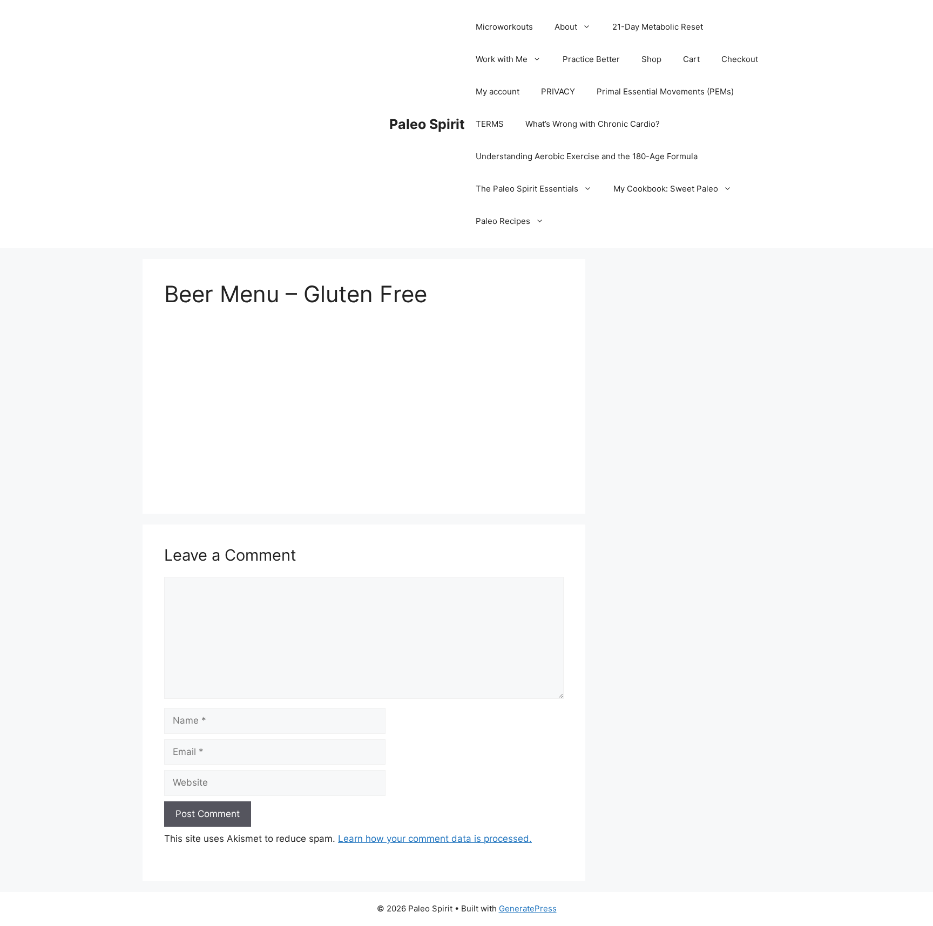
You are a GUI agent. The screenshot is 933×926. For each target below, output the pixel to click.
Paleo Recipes (503, 221)
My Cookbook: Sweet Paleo (665, 188)
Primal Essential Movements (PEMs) (665, 91)
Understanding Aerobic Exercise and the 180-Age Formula (587, 156)
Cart (691, 59)
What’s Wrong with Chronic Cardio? (592, 124)
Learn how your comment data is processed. (435, 838)
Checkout (739, 59)
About (566, 27)
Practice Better (591, 59)
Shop (651, 59)
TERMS (490, 124)
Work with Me (502, 59)
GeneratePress (528, 908)
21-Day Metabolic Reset (657, 27)
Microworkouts (504, 27)
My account (497, 91)
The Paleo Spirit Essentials (527, 188)
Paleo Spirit (427, 124)
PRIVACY (558, 91)
